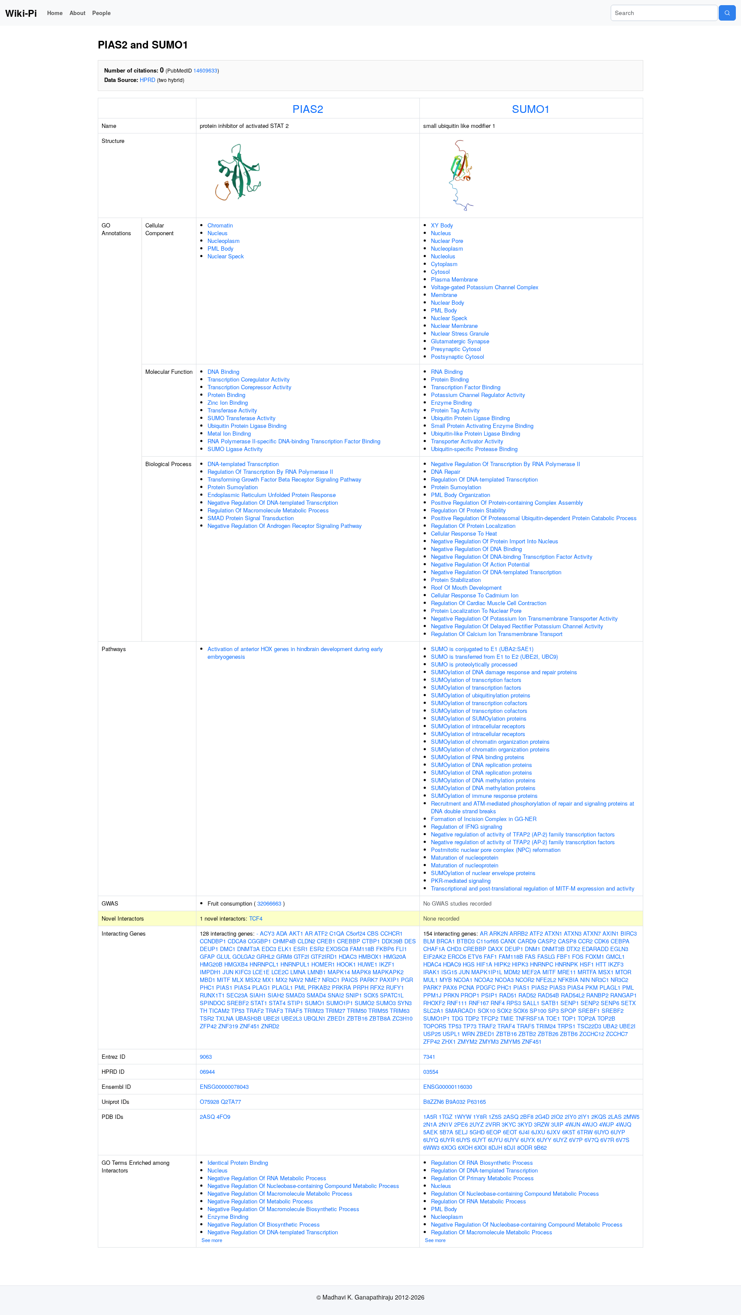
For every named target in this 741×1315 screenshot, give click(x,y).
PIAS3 (557, 987)
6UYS (463, 1140)
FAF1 (490, 956)
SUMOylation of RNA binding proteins (477, 757)
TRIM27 (335, 1010)
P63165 (476, 1101)
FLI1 (401, 949)
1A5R (430, 1116)
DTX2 (573, 949)
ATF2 (321, 933)
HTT (601, 964)
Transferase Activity (232, 410)
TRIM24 (546, 1026)
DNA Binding (223, 371)
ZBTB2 (527, 1034)
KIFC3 (243, 972)
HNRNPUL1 (295, 964)
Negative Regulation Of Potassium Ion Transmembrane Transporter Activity (524, 618)
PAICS (349, 980)
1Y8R (480, 1116)
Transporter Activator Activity (467, 441)
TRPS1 (566, 1026)
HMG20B (211, 964)
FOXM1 (594, 956)
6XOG (448, 1147)
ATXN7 (592, 933)
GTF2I (301, 956)
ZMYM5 (510, 1041)
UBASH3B (248, 1018)
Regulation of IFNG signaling (466, 826)
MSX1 (606, 972)
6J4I (524, 1132)
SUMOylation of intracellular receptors (478, 726)
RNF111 (457, 1003)
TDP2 (472, 1018)
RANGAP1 (623, 995)
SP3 (553, 1010)
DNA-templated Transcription (243, 464)
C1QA (336, 933)
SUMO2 (364, 1003)
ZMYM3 (489, 1041)
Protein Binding (226, 395)
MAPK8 (361, 972)
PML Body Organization (460, 495)
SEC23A (237, 995)
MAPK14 (339, 972)
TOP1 (569, 1018)
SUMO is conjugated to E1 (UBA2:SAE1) (482, 649)
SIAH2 (276, 995)
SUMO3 (386, 1003)
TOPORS (434, 1026)
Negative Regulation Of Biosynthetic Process (264, 1224)
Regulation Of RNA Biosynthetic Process (482, 1162)
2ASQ (207, 1116)
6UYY (544, 1140)
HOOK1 (346, 964)
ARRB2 (518, 933)
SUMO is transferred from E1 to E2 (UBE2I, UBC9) (494, 656)
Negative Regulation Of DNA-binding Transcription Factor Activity (512, 556)
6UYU (495, 1140)
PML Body (221, 248)
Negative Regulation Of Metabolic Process (260, 1201)
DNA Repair (445, 471)
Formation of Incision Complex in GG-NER (483, 819)
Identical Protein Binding (238, 1162)
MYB (446, 980)
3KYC (509, 1124)
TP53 (237, 1010)
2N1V (445, 1124)
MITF (223, 980)
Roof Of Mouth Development (466, 587)
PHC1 (207, 987)
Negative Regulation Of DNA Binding (476, 549)
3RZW (541, 1124)
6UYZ (560, 1140)
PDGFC (485, 987)
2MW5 (631, 1116)
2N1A (430, 1124)
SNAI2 (336, 995)
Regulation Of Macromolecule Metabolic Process (268, 510)
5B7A (446, 1132)
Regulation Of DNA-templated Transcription (484, 479)
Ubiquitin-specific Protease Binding (474, 449)
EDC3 (269, 949)
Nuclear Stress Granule (460, 333)
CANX (508, 941)
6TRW (585, 1132)
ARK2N (498, 933)
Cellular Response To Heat (464, 533)
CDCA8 (237, 941)
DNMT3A (248, 949)
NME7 (312, 980)
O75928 (209, 1101)
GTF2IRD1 (324, 956)
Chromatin (220, 225)
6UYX (528, 1140)
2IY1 (584, 1116)
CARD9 (527, 941)
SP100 (538, 1010)
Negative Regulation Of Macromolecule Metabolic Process (280, 1193)
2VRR (492, 1124)
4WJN (572, 1124)
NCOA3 (504, 980)
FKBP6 (385, 949)
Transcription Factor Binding (465, 387)
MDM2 (512, 972)
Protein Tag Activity (455, 410)
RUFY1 (395, 987)
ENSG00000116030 (447, 1086)
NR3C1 (331, 980)
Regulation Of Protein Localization (473, 525)
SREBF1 (589, 1010)
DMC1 (227, 949)
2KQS (598, 1116)
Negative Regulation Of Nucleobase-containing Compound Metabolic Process (303, 1186)
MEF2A (531, 972)
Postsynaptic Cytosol (457, 356)
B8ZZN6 (433, 1101)
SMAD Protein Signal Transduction (251, 518)
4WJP (606, 1124)
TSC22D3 (589, 1026)
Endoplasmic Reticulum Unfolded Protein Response (272, 495)
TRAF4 (506, 1026)
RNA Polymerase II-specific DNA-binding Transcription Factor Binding (294, 441)
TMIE (507, 1018)
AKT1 (296, 933)
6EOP (493, 1132)
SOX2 (504, 1010)
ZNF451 (249, 1026)
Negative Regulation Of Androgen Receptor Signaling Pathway (285, 525)
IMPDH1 (210, 972)
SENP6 (610, 1003)
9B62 (540, 1147)
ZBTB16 (357, 1018)
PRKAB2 (319, 987)
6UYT (479, 1140)
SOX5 (371, 995)
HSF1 (587, 964)
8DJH (495, 1147)
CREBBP (348, 941)
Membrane (444, 295)
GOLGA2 (243, 956)
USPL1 (451, 1034)
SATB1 (550, 1003)
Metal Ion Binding (229, 433)
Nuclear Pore (447, 240)
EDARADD (595, 949)
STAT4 (277, 1003)
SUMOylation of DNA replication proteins (481, 765)
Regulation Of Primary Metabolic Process (482, 1178)
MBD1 (207, 980)
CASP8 (567, 941)
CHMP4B (284, 941)
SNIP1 (354, 995)
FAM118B (362, 949)
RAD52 (527, 995)
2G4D (542, 1116)
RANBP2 (597, 995)
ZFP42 (208, 1026)
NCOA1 (463, 980)
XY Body (442, 225)
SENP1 (569, 1003)
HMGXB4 (236, 964)
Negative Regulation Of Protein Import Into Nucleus (494, 541)
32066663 (269, 903)
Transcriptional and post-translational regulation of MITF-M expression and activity (533, 888)
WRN (468, 1034)
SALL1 (531, 1003)
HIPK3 (520, 964)
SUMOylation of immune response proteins (484, 795)
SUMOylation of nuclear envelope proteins (483, 873)
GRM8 (284, 956)
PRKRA (341, 987)
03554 (430, 1071)
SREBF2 (238, 1003)
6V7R (607, 1140)
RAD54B (548, 995)
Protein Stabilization (456, 580)
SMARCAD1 (460, 1010)
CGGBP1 (259, 941)
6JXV (553, 1132)
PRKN (451, 995)
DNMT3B (553, 949)
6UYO (601, 1132)
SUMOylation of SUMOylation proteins (479, 718)
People (101, 13)
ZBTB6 (569, 1034)
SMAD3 (295, 995)
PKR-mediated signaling (461, 880)
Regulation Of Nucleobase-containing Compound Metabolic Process (515, 1193)
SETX (628, 1003)
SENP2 (590, 1003)
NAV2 (296, 980)
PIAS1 (224, 987)
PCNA (466, 987)
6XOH (465, 1147)
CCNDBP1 (213, 941)
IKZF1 (387, 964)
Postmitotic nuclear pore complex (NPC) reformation (495, 849)
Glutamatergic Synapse (460, 341)
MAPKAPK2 (388, 972)
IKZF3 (616, 964)
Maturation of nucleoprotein (464, 857)
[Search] (727, 13)
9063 (206, 1056)
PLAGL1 (282, 987)
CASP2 (547, 941)
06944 (207, 1071)
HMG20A (394, 956)
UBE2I (271, 1018)
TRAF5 (293, 1010)
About (77, 13)
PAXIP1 (389, 980)
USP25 (432, 1034)
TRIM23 (314, 1010)
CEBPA (620, 941)
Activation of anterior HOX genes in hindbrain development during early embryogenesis (295, 653)
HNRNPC (541, 964)
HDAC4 (432, 964)
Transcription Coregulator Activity (249, 379)
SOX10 (486, 1010)
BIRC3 (629, 933)
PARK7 (369, 980)
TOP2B (606, 1018)
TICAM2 (219, 1010)
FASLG (546, 956)
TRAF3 (274, 1010)
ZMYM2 (467, 1041)
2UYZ (477, 1124)
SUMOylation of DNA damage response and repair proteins (504, 672)
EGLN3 (619, 949)
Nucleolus (443, 256)
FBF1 (563, 956)
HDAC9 (452, 964)
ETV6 (475, 956)
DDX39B (392, 941)
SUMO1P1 (339, 1003)
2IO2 (557, 1116)
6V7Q (591, 1140)
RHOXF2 (434, 1003)
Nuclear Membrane (454, 325)
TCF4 (255, 918)
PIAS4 (242, 987)
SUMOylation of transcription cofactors (479, 703)
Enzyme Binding (451, 402)
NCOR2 (524, 980)
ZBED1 (336, 1018)
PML (300, 987)
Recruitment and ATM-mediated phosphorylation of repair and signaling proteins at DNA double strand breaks (532, 807)
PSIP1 (489, 995)
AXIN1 (610, 933)
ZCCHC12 (591, 1034)
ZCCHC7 (617, 1034)
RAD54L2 (572, 995)
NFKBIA (568, 980)
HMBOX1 (370, 956)
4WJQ (623, 1124)
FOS (578, 956)
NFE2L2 (546, 980)
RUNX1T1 (212, 995)
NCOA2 (483, 980)
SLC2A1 (433, 1010)
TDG (457, 1018)
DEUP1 (209, 949)
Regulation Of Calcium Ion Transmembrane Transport (497, 634)
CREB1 (326, 941)
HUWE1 (367, 964)
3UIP (557, 1124)
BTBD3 (466, 941)
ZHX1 (449, 1041)
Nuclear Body (447, 302)
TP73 (469, 1026)
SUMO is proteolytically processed (474, 664)
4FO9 (223, 1116)
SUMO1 (531, 108)
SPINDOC (212, 1003)
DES (410, 941)
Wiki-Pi (21, 13)
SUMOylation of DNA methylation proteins (483, 780)
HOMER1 (323, 964)
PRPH (360, 987)
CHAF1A (434, 949)
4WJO (589, 1124)
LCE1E (261, 972)
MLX (238, 980)
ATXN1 (553, 933)
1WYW (462, 1116)
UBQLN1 (314, 1018)
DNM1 (532, 949)
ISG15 (449, 972)
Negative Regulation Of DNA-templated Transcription (273, 502)
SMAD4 (316, 995)
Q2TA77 (231, 1101)
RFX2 (377, 987)
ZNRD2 (270, 1026)
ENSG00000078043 (224, 1086)
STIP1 (295, 1003)
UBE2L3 (291, 1018)
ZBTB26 (548, 1034)
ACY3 (267, 933)
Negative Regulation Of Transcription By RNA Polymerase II (505, 464)
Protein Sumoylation (233, 487)
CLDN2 (306, 941)
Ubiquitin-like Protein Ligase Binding (475, 433)
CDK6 (601, 941)
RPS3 (513, 1003)
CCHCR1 (391, 933)
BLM (429, 941)
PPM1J (432, 995)
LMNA (298, 972)
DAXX (495, 949)
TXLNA (225, 1018)
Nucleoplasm (224, 240)
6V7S (623, 1140)
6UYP (618, 1132)
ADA (281, 933)
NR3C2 (619, 980)
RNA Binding (447, 371)
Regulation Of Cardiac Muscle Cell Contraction (488, 603)
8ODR (524, 1147)
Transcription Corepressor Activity (250, 387)
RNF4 (498, 1003)
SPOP (568, 1010)
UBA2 (610, 1026)
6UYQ (430, 1140)
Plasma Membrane (454, 279)
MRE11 (566, 972)
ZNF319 (228, 1026)
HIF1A (484, 964)
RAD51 (508, 995)
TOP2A (587, 1018)
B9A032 (455, 1101)
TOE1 (553, 1018)
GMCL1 (615, 956)
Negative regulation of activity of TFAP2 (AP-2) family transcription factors (523, 834)
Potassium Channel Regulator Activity (478, 395)
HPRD (147, 80)
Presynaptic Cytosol (456, 349)
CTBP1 (371, 941)
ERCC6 (457, 956)
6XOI (480, 1147)
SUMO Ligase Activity (235, 449)
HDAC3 (348, 956)
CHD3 (454, 949)
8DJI (509, 1147)
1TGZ (445, 1116)
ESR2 (317, 949)
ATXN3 (572, 933)
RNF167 (479, 1003)
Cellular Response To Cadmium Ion (474, 595)
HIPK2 (502, 964)
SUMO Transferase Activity (242, 418)
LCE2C (280, 972)
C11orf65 (487, 941)
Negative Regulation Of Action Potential (480, 564)
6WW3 (431, 1147)
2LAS (615, 1116)
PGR (407, 980)
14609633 (205, 70)
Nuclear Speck (226, 256)
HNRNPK (566, 964)
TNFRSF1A (529, 1018)
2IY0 (570, 1116)
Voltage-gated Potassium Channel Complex (485, 287)
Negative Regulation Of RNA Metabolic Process (267, 1178)
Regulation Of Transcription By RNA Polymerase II (270, 471)
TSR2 (207, 1018)
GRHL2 (265, 956)
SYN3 (405, 1003)
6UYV (511, 1140)
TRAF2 (255, 1010)
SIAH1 (258, 995)
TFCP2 (489, 1018)
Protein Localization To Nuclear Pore (476, 610)
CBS (373, 933)
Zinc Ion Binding (228, 402)
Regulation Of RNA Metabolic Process (478, 1201)
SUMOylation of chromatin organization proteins (490, 741)
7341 (429, 1056)
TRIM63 (400, 1010)
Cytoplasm (444, 264)
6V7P (576, 1140)
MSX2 (253, 980)
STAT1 (258, 1003)
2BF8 (526, 1116)
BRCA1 (446, 941)
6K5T (568, 1132)
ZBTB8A (380, 1018)
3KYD (525, 1124)
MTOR (623, 972)
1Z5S (495, 1116)
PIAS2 (307, 108)
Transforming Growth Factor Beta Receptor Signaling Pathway (284, 479)
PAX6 (450, 987)
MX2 (281, 980)
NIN (585, 980)
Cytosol (440, 271)
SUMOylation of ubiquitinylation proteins (480, 695)
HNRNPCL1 (264, 964)
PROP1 (470, 995)
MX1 (268, 980)
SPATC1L (392, 995)
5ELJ (461, 1132)
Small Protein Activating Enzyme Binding (482, 425)
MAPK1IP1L (486, 972)
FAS (530, 956)
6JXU (538, 1132)
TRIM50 (357, 1010)
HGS (469, 964)
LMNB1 (316, 972)
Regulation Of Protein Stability (468, 510)
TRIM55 (378, 1010)
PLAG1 (261, 987)
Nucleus (218, 233)
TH (203, 1010)
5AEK (430, 1132)
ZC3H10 (402, 1018)
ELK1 (285, 949)
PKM (591, 987)
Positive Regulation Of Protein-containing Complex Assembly (507, 502)
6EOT (510, 1132)
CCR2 (585, 941)
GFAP (207, 956)
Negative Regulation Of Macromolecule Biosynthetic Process (283, 1209)
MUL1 (430, 980)
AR (309, 933)
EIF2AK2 (434, 956)
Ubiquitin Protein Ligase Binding (247, 425)
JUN (228, 972)
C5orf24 (355, 933)
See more (212, 1239)
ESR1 (300, 949)
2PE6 (461, 1124)
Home (55, 13)
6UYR (447, 1140)
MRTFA (587, 972)
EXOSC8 (337, 949)
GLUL (224, 956)
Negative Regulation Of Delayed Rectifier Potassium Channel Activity (517, 626)
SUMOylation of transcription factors (476, 680)
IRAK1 (431, 972)
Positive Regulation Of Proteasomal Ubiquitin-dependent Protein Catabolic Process (534, 518)
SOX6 (520, 1010)
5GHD (477, 1132)
